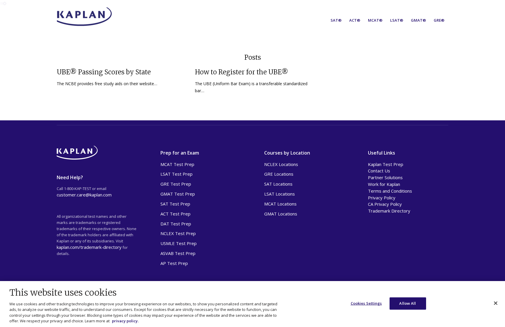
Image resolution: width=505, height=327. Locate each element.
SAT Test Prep (175, 204)
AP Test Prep (174, 263)
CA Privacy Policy (385, 204)
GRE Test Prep (175, 184)
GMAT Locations (280, 214)
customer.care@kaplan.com (84, 195)
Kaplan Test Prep (385, 164)
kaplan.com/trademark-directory (89, 247)
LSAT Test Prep (176, 174)
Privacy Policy (381, 198)
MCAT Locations (280, 204)
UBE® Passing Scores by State (104, 72)
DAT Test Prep (175, 224)
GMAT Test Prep (177, 194)
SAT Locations (278, 184)
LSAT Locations (279, 194)
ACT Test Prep (175, 214)
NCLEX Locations (281, 164)
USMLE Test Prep (178, 243)
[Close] (495, 303)
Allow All (407, 303)
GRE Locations (278, 174)
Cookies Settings (366, 303)
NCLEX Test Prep (178, 233)
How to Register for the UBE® (241, 72)
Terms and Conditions (390, 191)
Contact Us (379, 171)
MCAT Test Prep (177, 164)
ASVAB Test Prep (178, 253)
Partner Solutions (385, 177)
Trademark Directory (389, 211)
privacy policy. (125, 320)
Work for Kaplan (384, 184)
